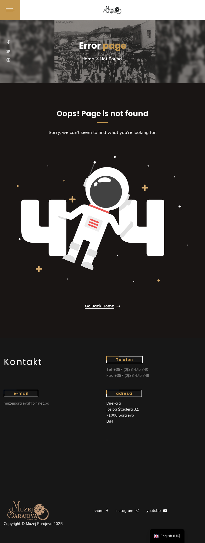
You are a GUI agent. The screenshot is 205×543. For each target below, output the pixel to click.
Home (88, 59)
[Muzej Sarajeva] (112, 10)
